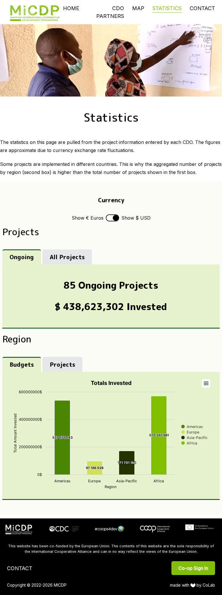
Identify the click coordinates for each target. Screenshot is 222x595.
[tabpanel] (111, 296)
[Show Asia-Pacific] (194, 437)
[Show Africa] (189, 443)
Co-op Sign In (193, 568)
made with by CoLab (192, 585)
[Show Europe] (190, 432)
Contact (202, 8)
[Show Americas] (192, 427)
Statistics (167, 8)
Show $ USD (136, 218)
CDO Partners (110, 12)
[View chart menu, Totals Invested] (206, 383)
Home (71, 8)
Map (138, 8)
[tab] (21, 256)
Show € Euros (87, 218)
